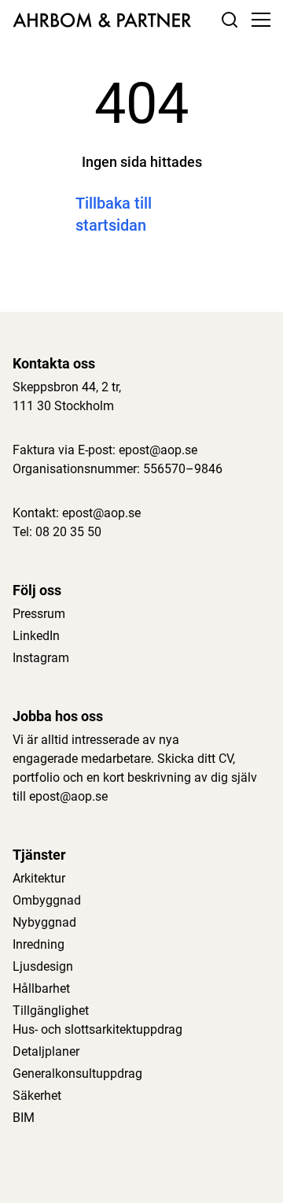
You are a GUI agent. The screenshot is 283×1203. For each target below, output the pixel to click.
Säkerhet (37, 1095)
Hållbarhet (41, 988)
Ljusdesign (43, 966)
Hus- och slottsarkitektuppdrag (97, 1029)
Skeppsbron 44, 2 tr (66, 386)
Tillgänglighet (51, 1010)
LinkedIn (36, 635)
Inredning (38, 944)
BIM (24, 1117)
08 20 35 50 (68, 531)
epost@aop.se (158, 449)
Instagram (41, 657)
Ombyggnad (47, 900)
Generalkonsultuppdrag (77, 1073)
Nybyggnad (44, 922)
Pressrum (39, 613)
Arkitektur (39, 878)
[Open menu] (261, 19)
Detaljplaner (46, 1051)
